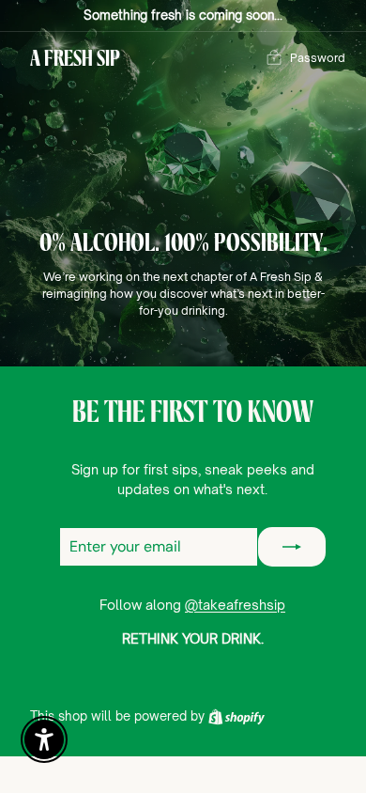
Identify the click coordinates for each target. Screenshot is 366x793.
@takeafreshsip (235, 605)
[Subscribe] (292, 547)
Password (317, 58)
